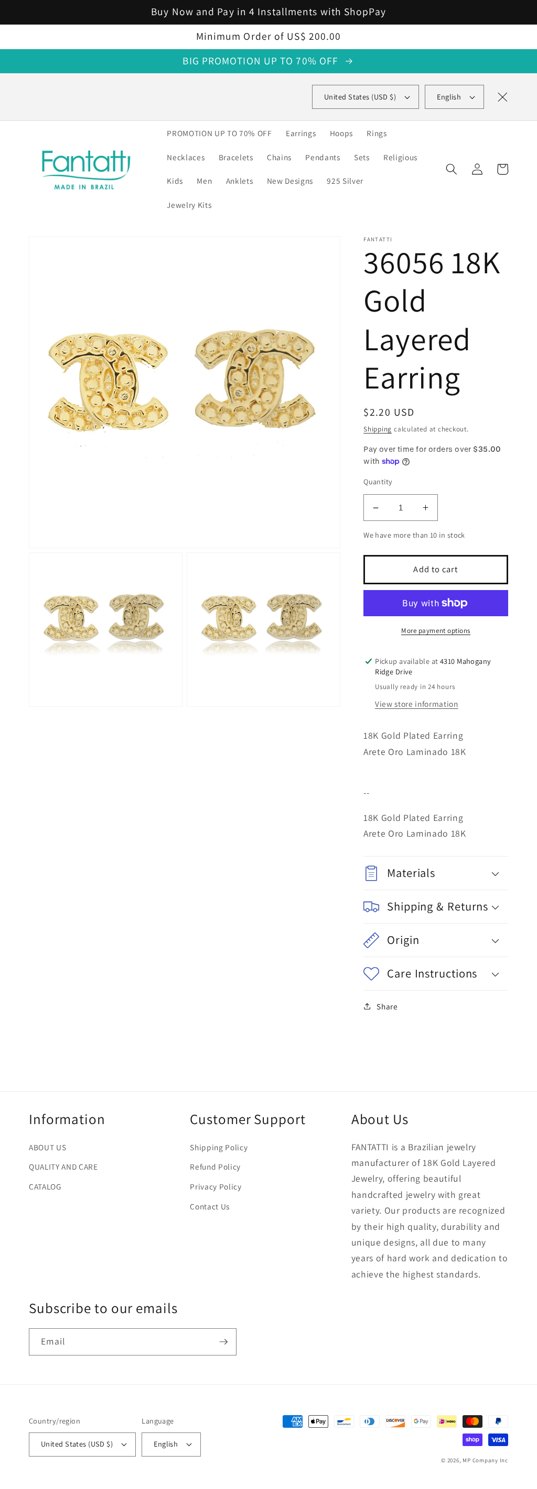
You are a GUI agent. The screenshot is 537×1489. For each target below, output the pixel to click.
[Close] (502, 96)
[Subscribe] (223, 1341)
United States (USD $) (77, 1444)
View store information (416, 703)
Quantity (378, 481)
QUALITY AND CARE (63, 1166)
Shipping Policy (219, 1147)
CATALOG (45, 1186)
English (449, 97)
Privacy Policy (215, 1186)
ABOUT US (47, 1147)
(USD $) (360, 97)
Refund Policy (215, 1166)
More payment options (435, 630)
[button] (451, 169)
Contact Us (210, 1206)
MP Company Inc (485, 1460)
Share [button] (387, 1006)
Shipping (377, 429)
